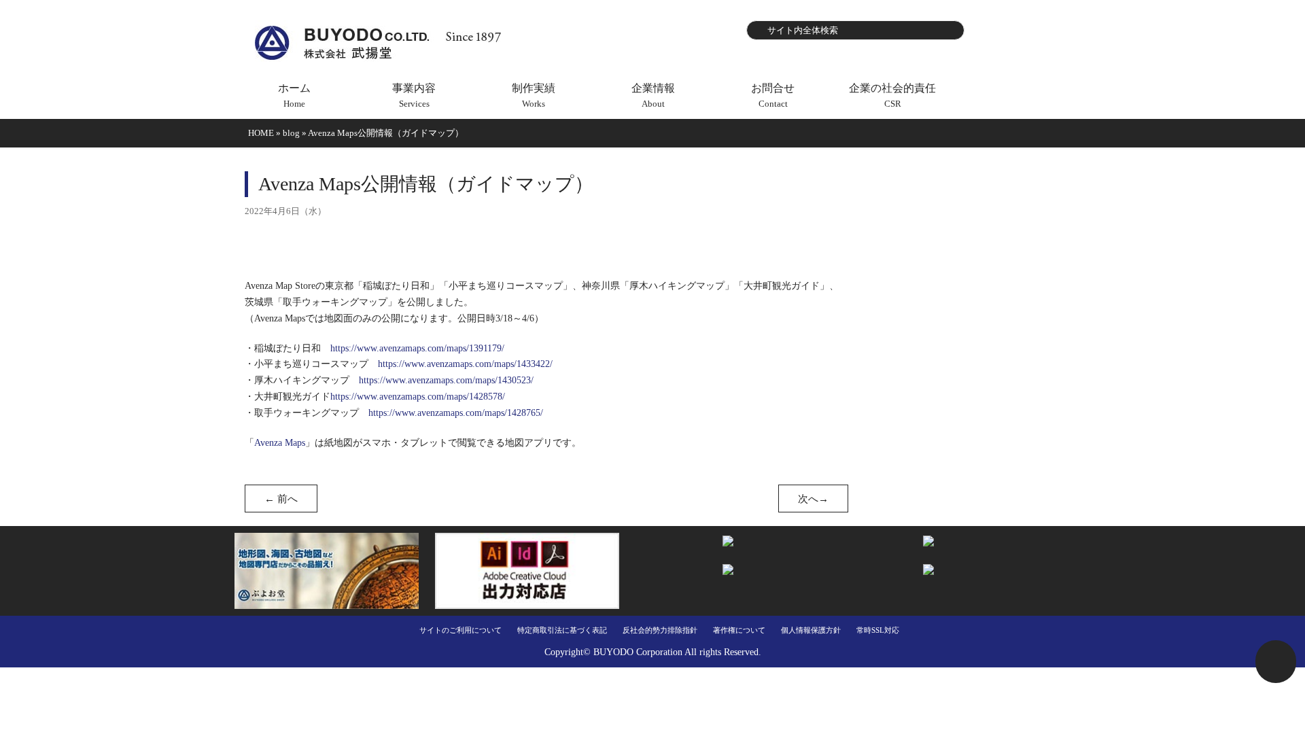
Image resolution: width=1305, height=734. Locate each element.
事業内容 (414, 95)
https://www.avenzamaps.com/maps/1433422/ (465, 364)
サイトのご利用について (460, 630)
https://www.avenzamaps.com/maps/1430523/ (446, 380)
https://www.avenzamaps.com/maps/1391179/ (417, 348)
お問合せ (773, 95)
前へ (281, 498)
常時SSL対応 (877, 630)
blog (291, 133)
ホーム (294, 95)
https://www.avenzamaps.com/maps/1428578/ (417, 396)
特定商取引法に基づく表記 (562, 630)
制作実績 (533, 95)
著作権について (739, 630)
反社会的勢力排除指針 (660, 630)
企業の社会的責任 (892, 95)
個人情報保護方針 (811, 630)
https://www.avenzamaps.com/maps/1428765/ (455, 413)
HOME (261, 133)
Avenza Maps (279, 443)
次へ (813, 498)
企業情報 (653, 95)
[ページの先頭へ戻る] (1275, 661)
